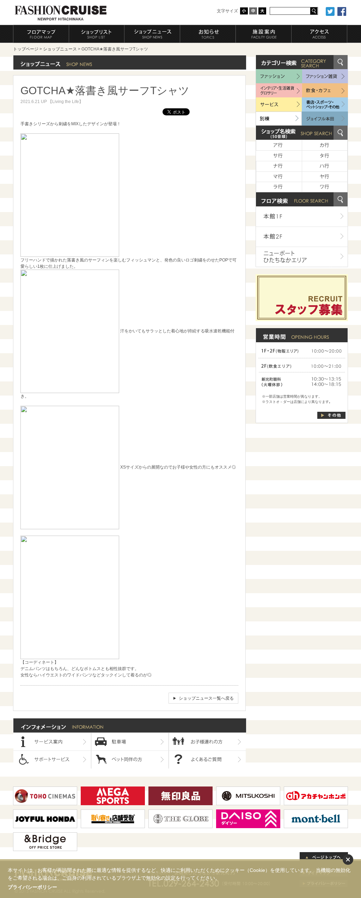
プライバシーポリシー (32, 887)
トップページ (25, 49)
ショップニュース (60, 49)
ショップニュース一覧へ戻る (206, 698)
